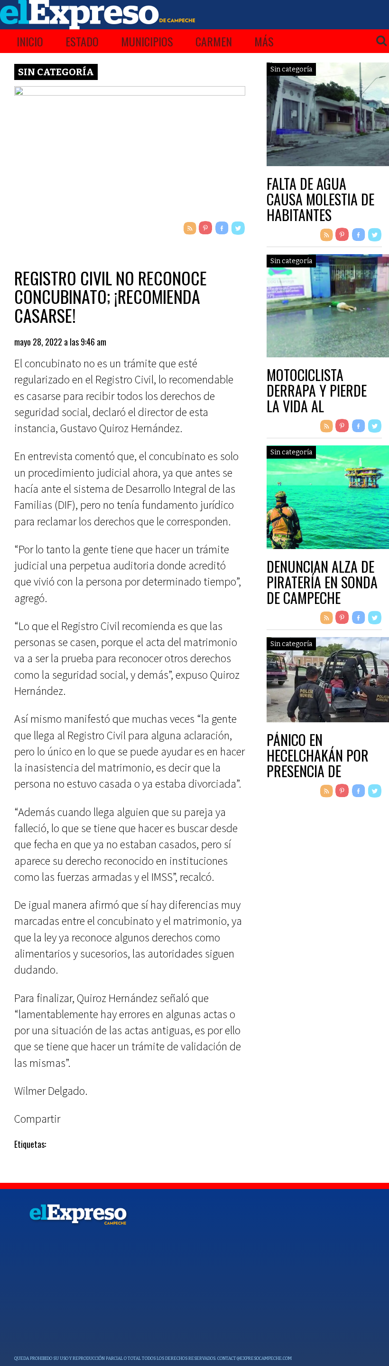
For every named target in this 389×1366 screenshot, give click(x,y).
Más (264, 41)
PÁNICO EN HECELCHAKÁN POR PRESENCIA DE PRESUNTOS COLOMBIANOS (318, 771)
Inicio (30, 41)
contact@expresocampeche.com (254, 1358)
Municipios (147, 41)
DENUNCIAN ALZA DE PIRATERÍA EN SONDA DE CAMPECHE (322, 582)
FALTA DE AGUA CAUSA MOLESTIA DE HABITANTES (320, 199)
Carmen (213, 41)
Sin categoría (56, 72)
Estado (82, 41)
